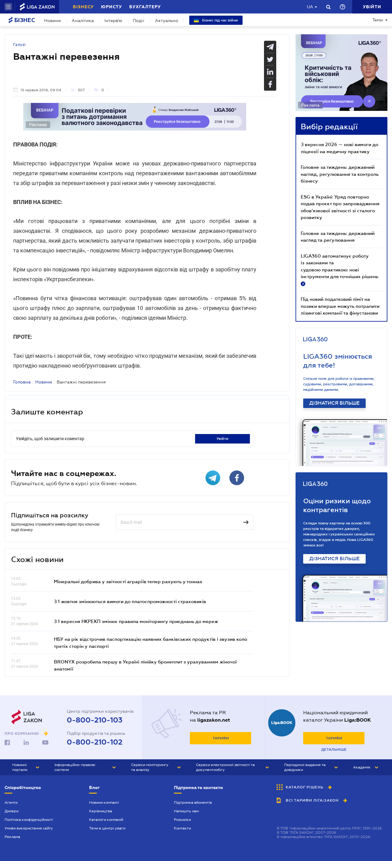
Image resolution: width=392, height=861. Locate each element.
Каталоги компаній (106, 820)
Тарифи (221, 738)
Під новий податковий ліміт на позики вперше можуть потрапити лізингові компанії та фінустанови (340, 305)
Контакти (182, 828)
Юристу (111, 6)
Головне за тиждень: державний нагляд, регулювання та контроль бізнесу (340, 173)
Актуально (166, 20)
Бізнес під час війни (219, 20)
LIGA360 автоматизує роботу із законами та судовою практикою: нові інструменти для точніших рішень (339, 269)
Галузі (19, 45)
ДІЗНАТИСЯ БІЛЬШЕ (334, 403)
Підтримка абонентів (193, 802)
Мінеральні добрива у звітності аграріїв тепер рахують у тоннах (128, 581)
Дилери (11, 811)
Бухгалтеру (145, 6)
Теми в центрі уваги (107, 828)
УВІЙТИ (222, 438)
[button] (8, 6)
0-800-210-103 (95, 720)
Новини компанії (104, 802)
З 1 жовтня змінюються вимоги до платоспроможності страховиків (130, 601)
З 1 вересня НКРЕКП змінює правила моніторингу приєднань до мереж (136, 621)
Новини (52, 20)
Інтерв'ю (113, 20)
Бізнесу (83, 6)
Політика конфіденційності (29, 820)
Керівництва (100, 811)
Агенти (11, 802)
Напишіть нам (186, 811)
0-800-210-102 (95, 742)
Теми (377, 19)
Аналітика (83, 20)
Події (138, 20)
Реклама (12, 837)
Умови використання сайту (29, 828)
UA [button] (310, 6)
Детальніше (334, 749)
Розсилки (182, 820)
